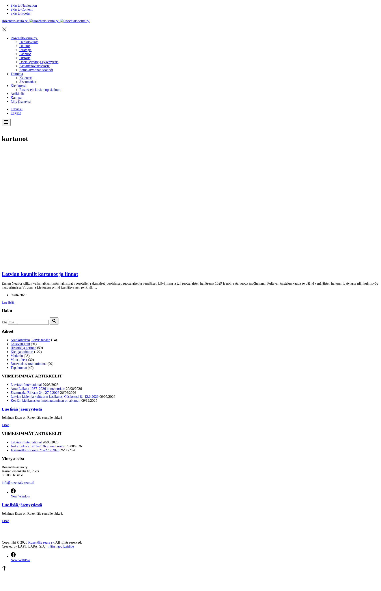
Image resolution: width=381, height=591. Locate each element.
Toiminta (17, 74)
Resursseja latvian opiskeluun (39, 90)
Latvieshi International (26, 384)
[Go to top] (4, 570)
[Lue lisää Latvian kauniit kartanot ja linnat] (99, 264)
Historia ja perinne (23, 348)
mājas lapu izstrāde (61, 546)
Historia (24, 58)
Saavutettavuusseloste (34, 66)
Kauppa (16, 97)
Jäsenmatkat (27, 82)
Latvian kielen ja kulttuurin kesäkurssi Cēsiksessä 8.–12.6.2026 (55, 396)
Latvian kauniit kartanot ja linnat (40, 274)
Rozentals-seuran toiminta (29, 364)
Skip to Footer (20, 13)
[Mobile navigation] (6, 122)
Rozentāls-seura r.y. (24, 38)
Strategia (25, 50)
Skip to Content (21, 9)
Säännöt (25, 54)
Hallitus (24, 46)
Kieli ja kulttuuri (22, 352)
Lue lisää (8, 302)
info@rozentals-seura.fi (18, 482)
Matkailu (17, 356)
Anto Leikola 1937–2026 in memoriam (38, 388)
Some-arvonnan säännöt (36, 70)
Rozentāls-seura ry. (41, 542)
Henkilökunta (28, 42)
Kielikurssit (18, 86)
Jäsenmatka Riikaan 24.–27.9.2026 (35, 392)
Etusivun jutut (20, 344)
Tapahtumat (19, 368)
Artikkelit (17, 94)
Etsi (4, 322)
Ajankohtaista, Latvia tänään (30, 340)
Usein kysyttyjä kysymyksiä (38, 62)
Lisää (5, 425)
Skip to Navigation (24, 5)
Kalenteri (25, 78)
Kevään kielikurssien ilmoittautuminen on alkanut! (45, 400)
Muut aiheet (19, 360)
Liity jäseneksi (21, 101)
